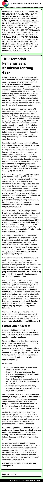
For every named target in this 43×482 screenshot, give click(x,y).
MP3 (19, 11)
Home (4, 7)
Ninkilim (38, 480)
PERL (18, 480)
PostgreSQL (29, 480)
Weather (21, 7)
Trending (31, 7)
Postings (15, 7)
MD (15, 11)
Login (39, 7)
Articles (9, 7)
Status (4, 9)
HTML (10, 11)
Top (26, 7)
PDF (23, 11)
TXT (27, 11)
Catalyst (23, 480)
